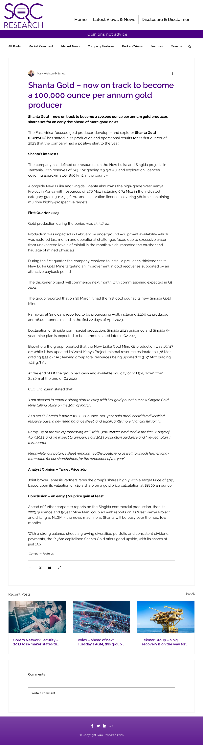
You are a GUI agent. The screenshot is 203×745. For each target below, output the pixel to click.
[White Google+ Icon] (110, 726)
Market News (70, 46)
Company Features (101, 46)
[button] (190, 46)
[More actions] (172, 73)
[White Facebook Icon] (92, 726)
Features (156, 46)
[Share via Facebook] (30, 567)
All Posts (14, 46)
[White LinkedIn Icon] (104, 726)
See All (190, 593)
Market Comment (41, 46)
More (174, 46)
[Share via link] (59, 567)
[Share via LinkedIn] (49, 567)
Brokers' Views (132, 46)
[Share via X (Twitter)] (40, 567)
